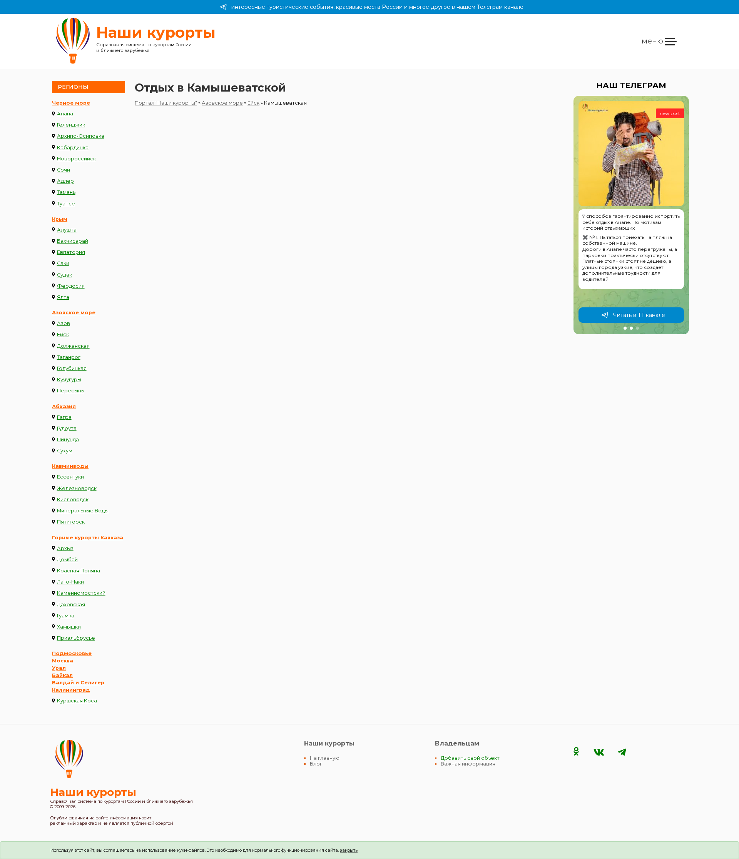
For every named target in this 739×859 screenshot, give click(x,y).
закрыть (349, 850)
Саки (63, 263)
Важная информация (468, 764)
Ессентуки (70, 477)
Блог (316, 764)
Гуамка (65, 616)
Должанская (73, 346)
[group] (631, 215)
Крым (59, 219)
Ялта (63, 297)
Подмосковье (72, 653)
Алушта (67, 230)
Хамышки (69, 627)
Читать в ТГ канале (639, 315)
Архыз (65, 548)
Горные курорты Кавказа (87, 537)
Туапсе (66, 204)
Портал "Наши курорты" (166, 103)
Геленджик (71, 125)
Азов (63, 323)
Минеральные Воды (83, 511)
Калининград (71, 690)
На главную (324, 758)
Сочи (63, 170)
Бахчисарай (72, 241)
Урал (59, 668)
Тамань (66, 192)
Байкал (62, 675)
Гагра (64, 417)
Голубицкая (72, 368)
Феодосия (71, 286)
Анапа (65, 114)
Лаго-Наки (70, 582)
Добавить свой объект (470, 758)
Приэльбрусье (76, 638)
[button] (625, 328)
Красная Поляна (78, 571)
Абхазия (64, 406)
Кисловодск (73, 499)
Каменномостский (81, 593)
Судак (64, 275)
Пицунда (68, 439)
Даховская (71, 604)
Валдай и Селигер (78, 683)
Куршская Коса (77, 701)
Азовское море (73, 312)
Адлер (65, 181)
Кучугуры (69, 379)
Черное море (71, 103)
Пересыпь (70, 391)
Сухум (64, 451)
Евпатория (71, 252)
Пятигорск (71, 522)
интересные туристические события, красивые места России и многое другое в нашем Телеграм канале (377, 6)
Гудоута (67, 428)
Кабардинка (73, 147)
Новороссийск (76, 159)
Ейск (63, 334)
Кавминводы (70, 466)
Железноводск (77, 488)
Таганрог (68, 357)
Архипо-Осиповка (80, 136)
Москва (62, 661)
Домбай (67, 559)
